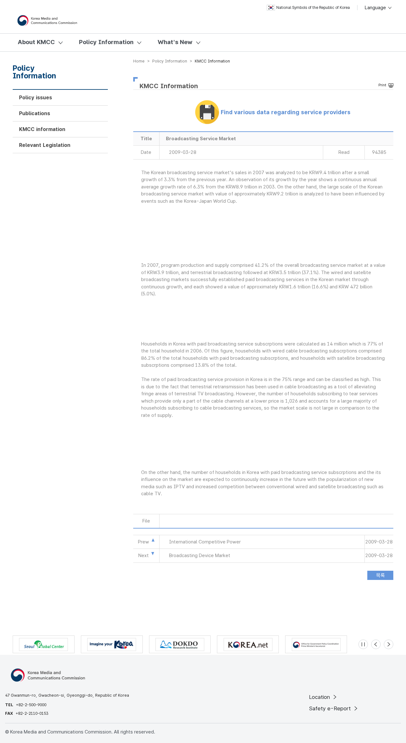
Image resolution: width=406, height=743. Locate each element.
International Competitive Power (205, 542)
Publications (34, 113)
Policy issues (35, 98)
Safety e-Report (330, 708)
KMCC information (42, 129)
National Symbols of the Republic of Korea (313, 7)
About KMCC (36, 42)
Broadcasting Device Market (199, 555)
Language (376, 7)
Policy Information (106, 42)
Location (320, 697)
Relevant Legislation (44, 145)
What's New (175, 42)
